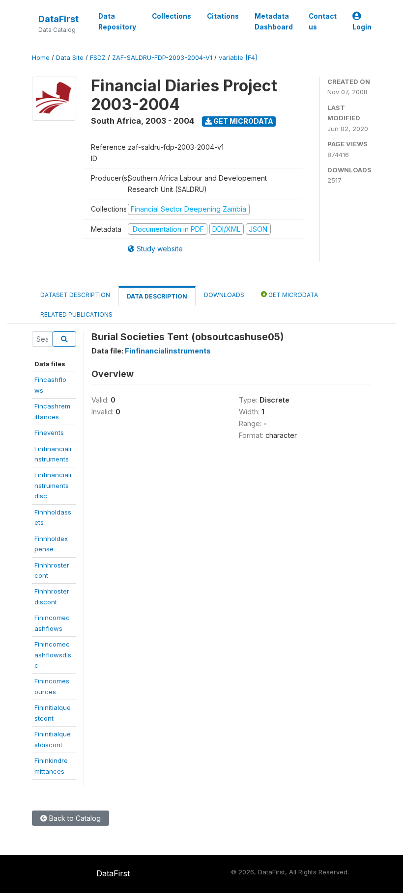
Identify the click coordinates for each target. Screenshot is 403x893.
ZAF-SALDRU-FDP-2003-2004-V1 (162, 57)
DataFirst (58, 19)
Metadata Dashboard (274, 21)
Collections (171, 16)
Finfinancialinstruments (168, 351)
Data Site (70, 57)
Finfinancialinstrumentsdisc (52, 485)
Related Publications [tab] (76, 314)
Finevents (49, 432)
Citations (223, 16)
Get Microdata (242, 121)
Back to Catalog (74, 818)
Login (362, 27)
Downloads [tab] (224, 294)
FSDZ (98, 57)
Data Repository (117, 21)
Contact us (323, 21)
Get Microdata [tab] (292, 294)
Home (41, 57)
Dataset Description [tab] (75, 294)
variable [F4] (238, 57)
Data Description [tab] (157, 296)
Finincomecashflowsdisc (52, 654)
